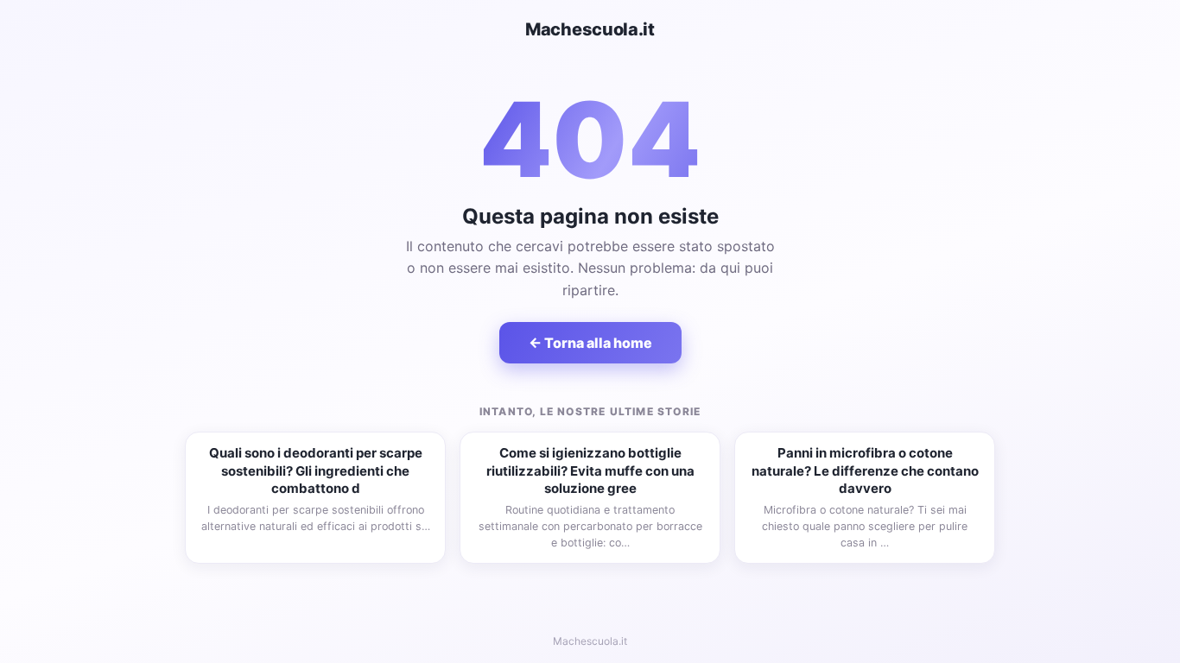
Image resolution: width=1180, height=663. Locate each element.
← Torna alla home (590, 342)
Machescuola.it (590, 29)
